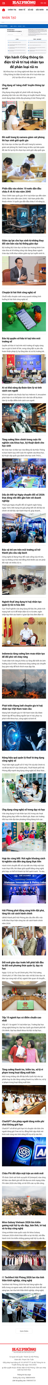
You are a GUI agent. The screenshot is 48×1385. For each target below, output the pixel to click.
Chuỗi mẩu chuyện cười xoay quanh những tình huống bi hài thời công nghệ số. (21, 298)
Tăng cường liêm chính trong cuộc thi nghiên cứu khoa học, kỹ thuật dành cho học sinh (23, 442)
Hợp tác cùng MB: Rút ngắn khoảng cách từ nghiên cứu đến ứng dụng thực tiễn (23, 860)
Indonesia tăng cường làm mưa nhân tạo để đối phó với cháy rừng (23, 655)
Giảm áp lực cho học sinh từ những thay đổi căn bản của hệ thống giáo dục (23, 242)
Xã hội (30, 10)
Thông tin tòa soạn (24, 1375)
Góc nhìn (40, 10)
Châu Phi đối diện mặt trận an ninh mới (22, 1173)
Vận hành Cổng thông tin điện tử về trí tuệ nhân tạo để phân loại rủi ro (24, 62)
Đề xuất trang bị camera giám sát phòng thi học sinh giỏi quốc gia (23, 139)
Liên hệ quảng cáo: (19, 1380)
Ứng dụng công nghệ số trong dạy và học (23, 809)
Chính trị (12, 10)
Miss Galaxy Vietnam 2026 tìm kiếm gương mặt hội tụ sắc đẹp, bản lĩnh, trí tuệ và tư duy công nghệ (24, 1225)
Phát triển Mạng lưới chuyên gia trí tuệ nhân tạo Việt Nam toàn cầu (22, 707)
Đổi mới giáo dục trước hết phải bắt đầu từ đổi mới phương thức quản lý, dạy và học (23, 965)
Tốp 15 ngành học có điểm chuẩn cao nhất (21, 1019)
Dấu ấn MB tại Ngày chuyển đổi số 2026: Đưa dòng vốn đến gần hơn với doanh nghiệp (23, 497)
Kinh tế (22, 10)
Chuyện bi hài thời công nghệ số (19, 292)
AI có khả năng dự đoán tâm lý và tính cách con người (22, 389)
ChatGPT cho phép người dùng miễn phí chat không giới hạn (23, 1123)
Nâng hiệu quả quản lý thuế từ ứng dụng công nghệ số (23, 759)
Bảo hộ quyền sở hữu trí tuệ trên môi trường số (21, 340)
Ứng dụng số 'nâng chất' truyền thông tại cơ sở (23, 87)
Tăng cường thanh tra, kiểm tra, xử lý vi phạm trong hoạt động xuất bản (22, 1071)
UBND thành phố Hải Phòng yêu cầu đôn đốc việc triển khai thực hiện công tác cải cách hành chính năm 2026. (22, 920)
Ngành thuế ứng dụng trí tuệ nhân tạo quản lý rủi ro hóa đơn (21, 603)
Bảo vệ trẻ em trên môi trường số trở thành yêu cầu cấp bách (21, 551)
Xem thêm (24, 1331)
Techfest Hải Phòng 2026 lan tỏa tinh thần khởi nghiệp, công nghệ (23, 1279)
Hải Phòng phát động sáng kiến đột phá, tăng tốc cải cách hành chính (23, 912)
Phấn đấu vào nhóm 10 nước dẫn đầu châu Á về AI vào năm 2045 (21, 190)
